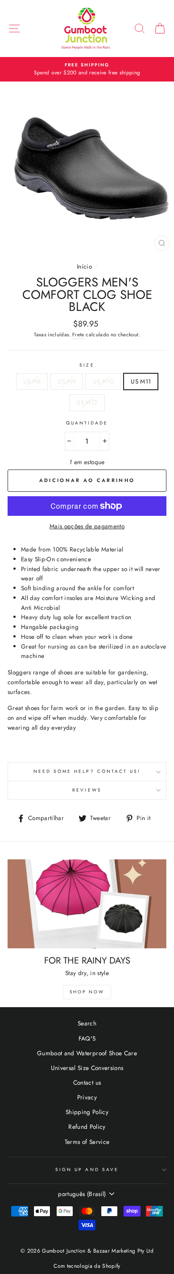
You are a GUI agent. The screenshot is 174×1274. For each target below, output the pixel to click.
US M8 (32, 381)
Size (86, 365)
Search (87, 1023)
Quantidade (87, 423)
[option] (87, 69)
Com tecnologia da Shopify (87, 1266)
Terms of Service (87, 1141)
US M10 (103, 381)
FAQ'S (87, 1038)
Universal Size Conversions (87, 1067)
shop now (87, 991)
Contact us (87, 1082)
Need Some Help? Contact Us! (87, 771)
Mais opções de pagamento (87, 526)
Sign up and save (87, 1169)
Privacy (87, 1097)
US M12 (86, 402)
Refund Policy (86, 1126)
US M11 (141, 381)
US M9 (67, 381)
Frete (78, 334)
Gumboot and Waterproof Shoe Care (87, 1053)
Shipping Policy (87, 1111)
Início (84, 266)
